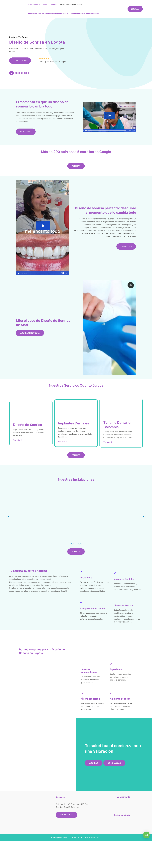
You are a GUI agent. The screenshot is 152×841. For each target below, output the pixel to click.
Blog (45, 4)
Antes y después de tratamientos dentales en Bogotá (48, 13)
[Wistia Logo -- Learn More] (130, 130)
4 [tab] (78, 544)
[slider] (107, 130)
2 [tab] (74, 544)
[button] (39, 4)
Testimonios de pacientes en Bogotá (85, 13)
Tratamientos (33, 4)
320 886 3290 (22, 73)
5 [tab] (80, 544)
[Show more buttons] (134, 130)
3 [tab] (76, 544)
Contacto (53, 4)
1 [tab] (71, 544)
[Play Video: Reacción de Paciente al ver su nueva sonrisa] (109, 115)
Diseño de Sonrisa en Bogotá (71, 4)
